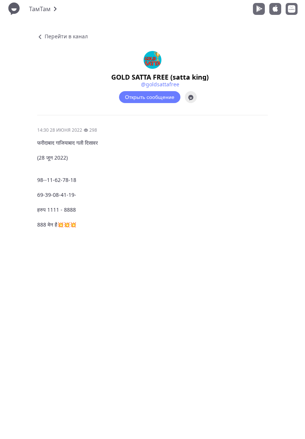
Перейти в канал (65, 36)
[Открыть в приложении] (191, 97)
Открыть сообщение (149, 97)
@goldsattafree (160, 84)
